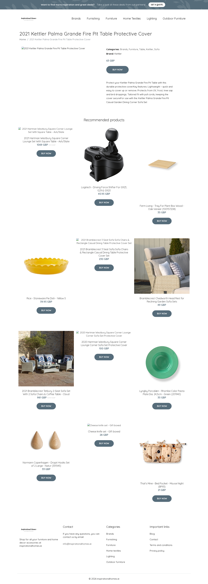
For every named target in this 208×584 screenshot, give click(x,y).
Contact (154, 539)
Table (142, 49)
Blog (152, 533)
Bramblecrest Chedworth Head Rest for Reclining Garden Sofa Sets (162, 300)
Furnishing (93, 18)
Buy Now (117, 69)
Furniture (111, 18)
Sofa (156, 49)
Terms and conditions (161, 545)
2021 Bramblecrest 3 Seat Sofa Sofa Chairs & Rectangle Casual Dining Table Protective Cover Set (104, 252)
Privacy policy (157, 550)
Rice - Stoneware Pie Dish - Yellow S (46, 298)
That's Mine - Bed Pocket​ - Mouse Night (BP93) (162, 485)
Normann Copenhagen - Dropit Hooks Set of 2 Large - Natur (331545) (46, 464)
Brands (76, 18)
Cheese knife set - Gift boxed (104, 431)
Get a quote (157, 5)
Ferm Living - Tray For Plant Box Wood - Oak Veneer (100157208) (162, 207)
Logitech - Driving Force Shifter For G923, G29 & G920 (104, 189)
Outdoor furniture (174, 18)
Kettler (149, 49)
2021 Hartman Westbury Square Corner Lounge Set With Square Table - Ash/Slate (46, 140)
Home (22, 39)
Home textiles (132, 18)
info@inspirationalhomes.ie (77, 543)
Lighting (152, 18)
